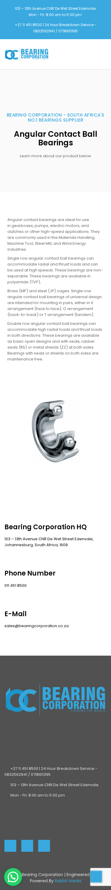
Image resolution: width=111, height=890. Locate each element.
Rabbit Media (68, 881)
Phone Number (30, 573)
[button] (13, 877)
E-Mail (15, 614)
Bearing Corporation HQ (45, 527)
